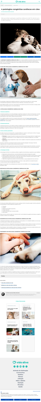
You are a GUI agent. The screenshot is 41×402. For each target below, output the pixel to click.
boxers (28, 118)
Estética (20, 374)
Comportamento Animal (11, 305)
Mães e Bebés (20, 380)
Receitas (20, 384)
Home (2, 5)
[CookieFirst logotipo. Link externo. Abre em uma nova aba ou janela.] (1, 392)
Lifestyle (20, 378)
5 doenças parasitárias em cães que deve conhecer (11, 287)
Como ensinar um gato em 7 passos (12, 309)
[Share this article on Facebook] (7, 57)
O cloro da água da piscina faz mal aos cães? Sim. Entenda (27, 325)
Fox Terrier (34, 164)
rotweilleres (2, 119)
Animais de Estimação (8, 5)
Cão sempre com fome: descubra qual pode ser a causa (12, 341)
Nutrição (20, 383)
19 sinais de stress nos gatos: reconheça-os (12, 325)
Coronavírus (20, 372)
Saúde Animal (16, 5)
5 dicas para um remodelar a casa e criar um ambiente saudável (27, 308)
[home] (20, 1)
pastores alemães (33, 118)
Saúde (20, 387)
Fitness (20, 376)
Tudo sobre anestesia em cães (7, 282)
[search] (39, 1)
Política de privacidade (36, 391)
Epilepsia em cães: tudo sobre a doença (9, 285)
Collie (37, 164)
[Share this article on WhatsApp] (20, 57)
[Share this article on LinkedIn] (34, 57)
